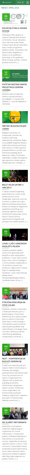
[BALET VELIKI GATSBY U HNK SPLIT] (15, 175)
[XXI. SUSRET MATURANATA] (15, 413)
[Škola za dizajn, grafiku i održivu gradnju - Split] (8, 3)
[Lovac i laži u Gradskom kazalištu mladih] (15, 234)
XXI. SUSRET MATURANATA (14, 422)
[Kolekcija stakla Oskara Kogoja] (15, 19)
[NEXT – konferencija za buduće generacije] (15, 349)
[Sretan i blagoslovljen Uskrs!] (15, 117)
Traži (19, 2)
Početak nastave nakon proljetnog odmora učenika (14, 87)
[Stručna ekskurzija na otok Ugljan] (15, 293)
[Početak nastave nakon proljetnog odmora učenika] (15, 75)
